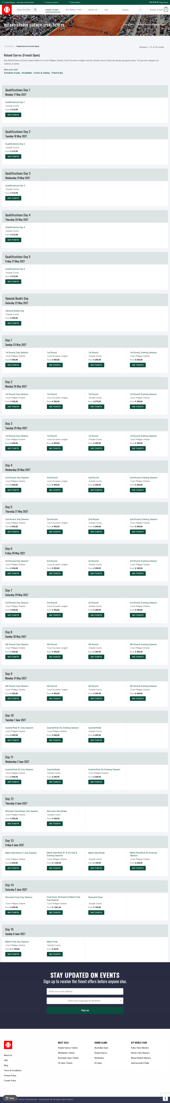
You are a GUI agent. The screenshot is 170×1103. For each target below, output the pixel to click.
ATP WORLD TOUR (73, 10)
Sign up (85, 1010)
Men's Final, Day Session (17, 941)
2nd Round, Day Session (17, 477)
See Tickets (13, 115)
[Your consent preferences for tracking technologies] (165, 1098)
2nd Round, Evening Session (143, 477)
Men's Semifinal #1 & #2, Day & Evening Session (62, 854)
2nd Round (52, 477)
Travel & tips (57, 73)
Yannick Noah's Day (14, 310)
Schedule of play (12, 73)
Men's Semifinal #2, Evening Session (143, 854)
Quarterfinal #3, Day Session (19, 769)
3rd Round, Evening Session (143, 561)
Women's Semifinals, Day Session (21, 811)
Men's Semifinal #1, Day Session (21, 852)
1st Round (52, 352)
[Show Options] (121, 1001)
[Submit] (35, 9)
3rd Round (52, 561)
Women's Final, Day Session (18, 897)
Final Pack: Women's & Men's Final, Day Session (63, 898)
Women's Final (95, 897)
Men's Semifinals (96, 852)
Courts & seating (41, 73)
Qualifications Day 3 (15, 185)
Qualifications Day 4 (15, 227)
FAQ (106, 10)
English (125, 10)
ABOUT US (92, 10)
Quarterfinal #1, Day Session (19, 727)
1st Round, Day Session (16, 352)
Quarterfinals (94, 727)
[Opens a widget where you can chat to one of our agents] (10, 1098)
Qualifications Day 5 (15, 269)
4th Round (52, 644)
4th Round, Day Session (16, 644)
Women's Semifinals (57, 811)
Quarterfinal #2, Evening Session (63, 727)
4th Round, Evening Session (143, 644)
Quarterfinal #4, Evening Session (104, 769)
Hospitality (27, 73)
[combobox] (84, 1001)
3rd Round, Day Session (16, 561)
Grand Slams (129, 24)
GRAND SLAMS (51, 10)
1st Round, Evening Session (143, 352)
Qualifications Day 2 (15, 144)
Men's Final (52, 941)
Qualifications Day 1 (15, 102)
